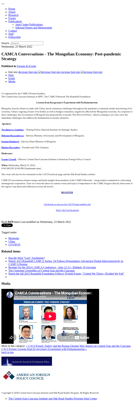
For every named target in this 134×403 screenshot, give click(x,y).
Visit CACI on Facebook (67, 210)
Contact (12, 30)
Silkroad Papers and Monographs (33, 27)
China (11, 241)
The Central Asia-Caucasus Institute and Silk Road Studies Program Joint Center (52, 398)
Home (11, 8)
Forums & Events (26, 66)
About (11, 11)
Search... (6, 43)
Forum (12, 18)
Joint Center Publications (29, 24)
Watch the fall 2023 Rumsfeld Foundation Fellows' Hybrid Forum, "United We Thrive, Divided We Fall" (66, 273)
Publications (15, 21)
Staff (11, 33)
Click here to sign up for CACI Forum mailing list (67, 204)
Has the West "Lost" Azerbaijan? (26, 257)
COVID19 (14, 244)
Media (11, 81)
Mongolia (13, 238)
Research (13, 15)
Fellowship (14, 37)
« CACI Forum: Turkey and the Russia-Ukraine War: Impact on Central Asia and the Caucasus (78, 345)
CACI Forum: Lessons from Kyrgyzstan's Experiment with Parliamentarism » (44, 349)
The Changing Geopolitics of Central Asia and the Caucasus (41, 270)
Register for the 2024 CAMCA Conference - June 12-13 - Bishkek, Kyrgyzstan (52, 267)
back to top (7, 352)
